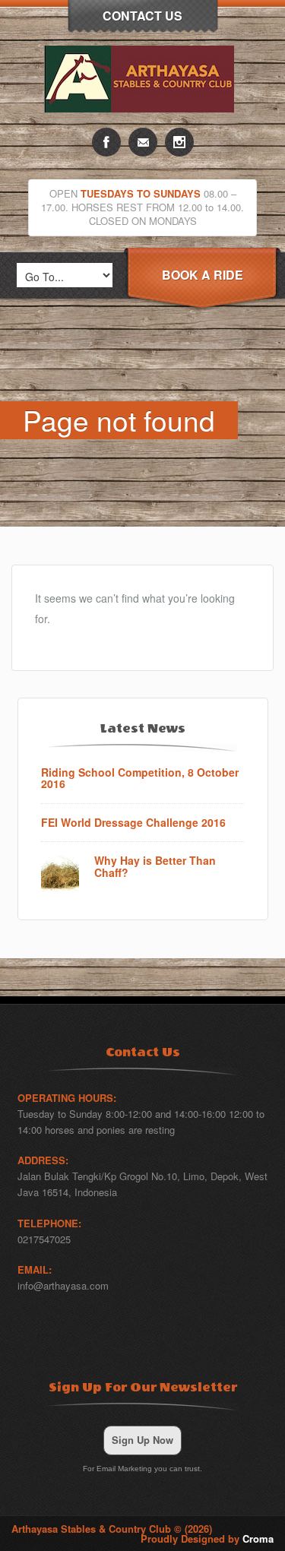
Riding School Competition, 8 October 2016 (140, 778)
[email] (142, 142)
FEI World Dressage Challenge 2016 (133, 822)
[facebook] (106, 142)
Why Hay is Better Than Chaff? (155, 866)
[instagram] (179, 142)
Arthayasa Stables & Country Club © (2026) (111, 1528)
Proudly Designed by (207, 1538)
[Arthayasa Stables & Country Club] (143, 123)
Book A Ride (202, 274)
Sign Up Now (142, 1439)
